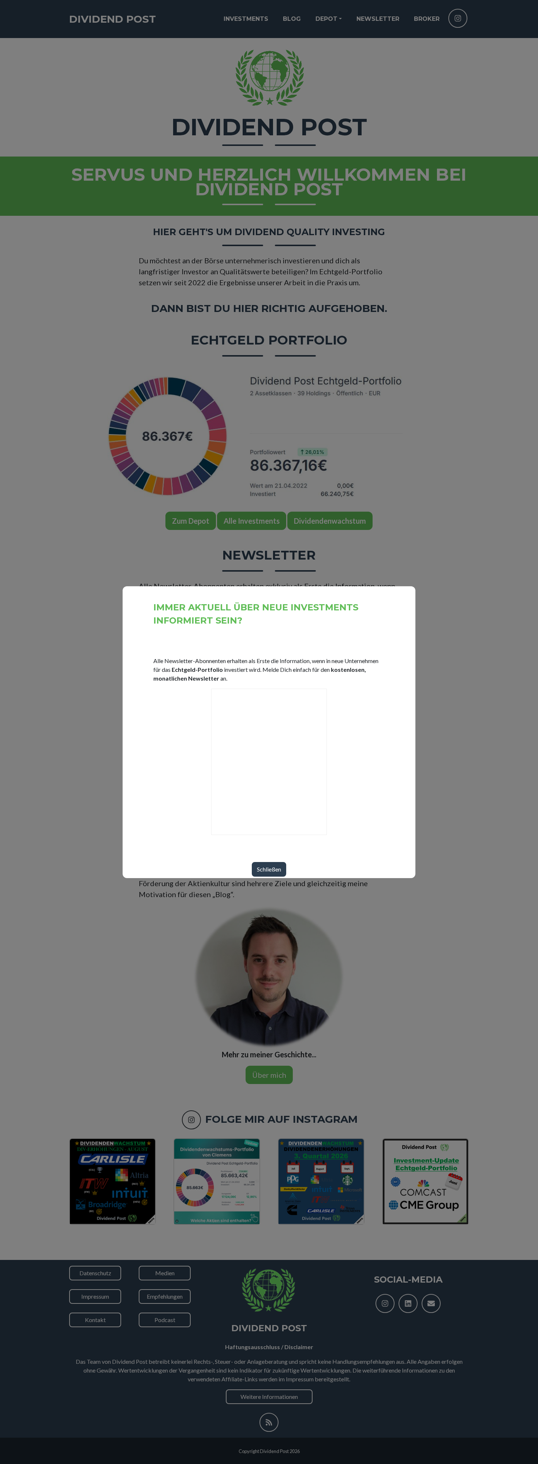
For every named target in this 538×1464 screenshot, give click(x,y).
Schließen (269, 869)
